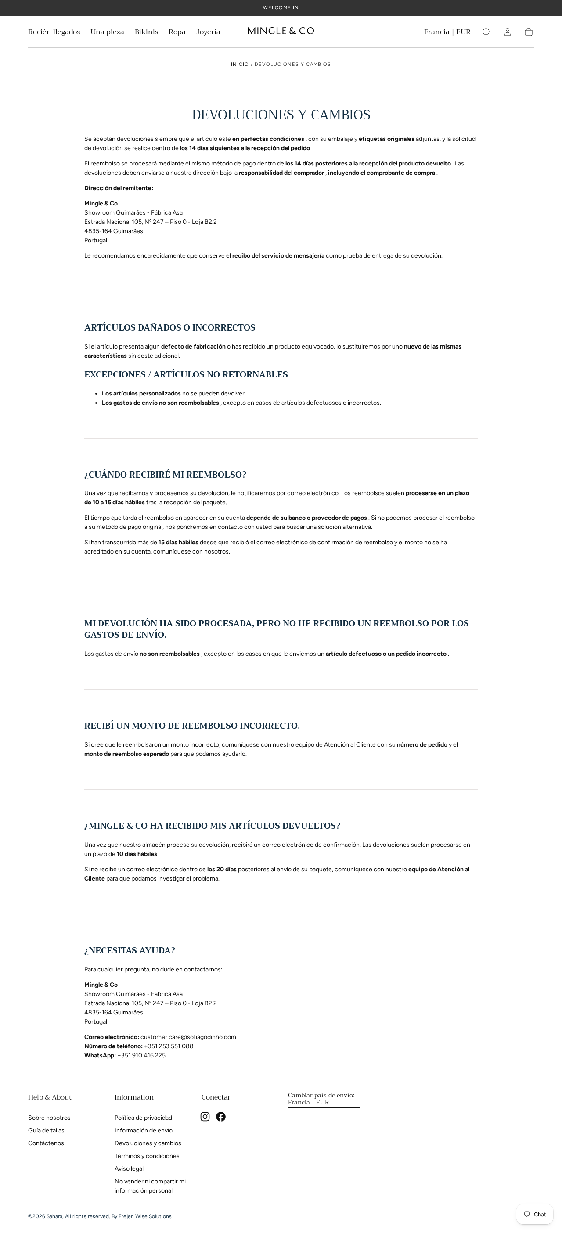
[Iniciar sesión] (507, 32)
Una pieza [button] (107, 33)
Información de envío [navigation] (144, 1130)
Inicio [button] (240, 64)
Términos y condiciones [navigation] (147, 1156)
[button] (447, 33)
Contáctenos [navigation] (46, 1143)
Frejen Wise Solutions (145, 1216)
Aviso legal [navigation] (129, 1168)
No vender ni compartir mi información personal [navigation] (150, 1186)
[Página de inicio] (281, 32)
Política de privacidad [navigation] (143, 1118)
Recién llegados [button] (54, 33)
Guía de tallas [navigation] (46, 1130)
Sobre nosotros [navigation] (49, 1118)
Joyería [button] (208, 33)
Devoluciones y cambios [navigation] (148, 1143)
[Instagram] (205, 1117)
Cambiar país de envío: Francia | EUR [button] (321, 1099)
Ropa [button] (177, 33)
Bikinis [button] (146, 33)
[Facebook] (221, 1117)
